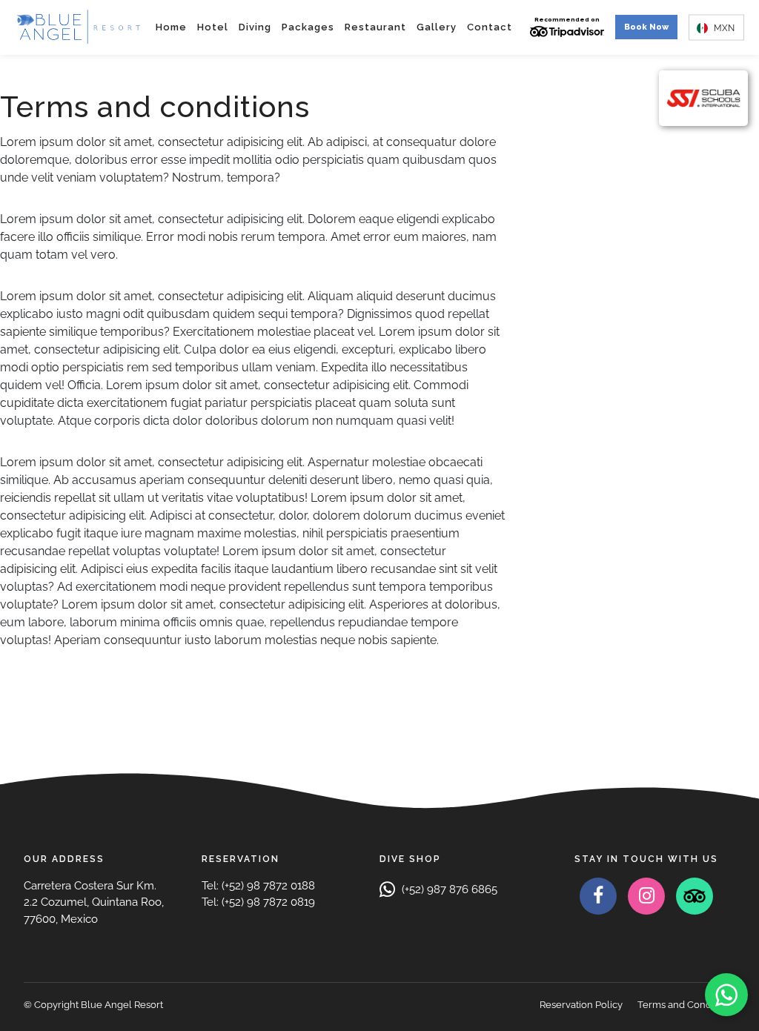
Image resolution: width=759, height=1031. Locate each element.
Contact (489, 27)
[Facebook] (598, 896)
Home (171, 27)
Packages (308, 27)
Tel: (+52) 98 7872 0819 (258, 902)
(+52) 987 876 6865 (448, 889)
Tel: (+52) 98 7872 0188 (258, 885)
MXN (723, 27)
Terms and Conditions (686, 1004)
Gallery (437, 27)
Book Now (646, 27)
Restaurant (375, 27)
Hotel (212, 27)
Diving (255, 27)
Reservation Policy (581, 1004)
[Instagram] (646, 896)
